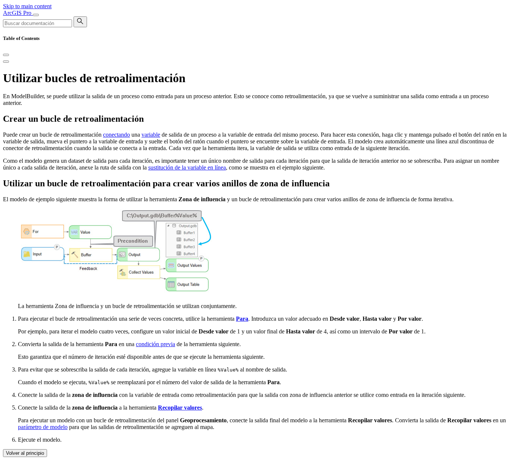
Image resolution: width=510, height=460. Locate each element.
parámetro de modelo (43, 427)
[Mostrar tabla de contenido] (6, 61)
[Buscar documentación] (80, 21)
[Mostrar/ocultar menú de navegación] (36, 15)
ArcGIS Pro (18, 13)
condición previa (155, 344)
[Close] (6, 55)
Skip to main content (27, 6)
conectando (116, 134)
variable (151, 134)
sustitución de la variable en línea (187, 167)
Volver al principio (25, 453)
